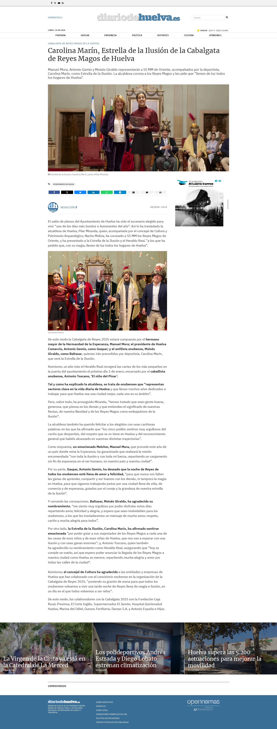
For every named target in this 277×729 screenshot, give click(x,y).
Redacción (68, 207)
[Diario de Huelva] (138, 17)
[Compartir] (54, 192)
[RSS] (62, 3)
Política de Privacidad (107, 718)
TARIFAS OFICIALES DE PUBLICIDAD (112, 722)
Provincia (110, 35)
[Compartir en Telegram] (120, 192)
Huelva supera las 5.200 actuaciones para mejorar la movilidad (224, 659)
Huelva (85, 35)
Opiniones (215, 35)
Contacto (101, 706)
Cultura (189, 35)
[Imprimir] (160, 192)
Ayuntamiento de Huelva (63, 184)
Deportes (163, 35)
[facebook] (76, 207)
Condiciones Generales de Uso (111, 714)
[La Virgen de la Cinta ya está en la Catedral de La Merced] (46, 648)
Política (137, 35)
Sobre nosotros (104, 702)
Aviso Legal (102, 710)
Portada (60, 35)
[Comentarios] (147, 192)
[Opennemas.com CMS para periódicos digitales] (203, 705)
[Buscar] (227, 17)
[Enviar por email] (133, 192)
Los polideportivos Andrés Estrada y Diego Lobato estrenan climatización (130, 659)
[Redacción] (53, 207)
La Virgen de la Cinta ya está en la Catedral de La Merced (44, 662)
